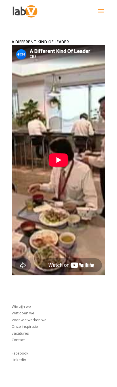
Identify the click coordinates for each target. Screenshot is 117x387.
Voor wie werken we (29, 319)
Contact (18, 339)
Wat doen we (23, 313)
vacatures (20, 333)
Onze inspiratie (25, 326)
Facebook (20, 353)
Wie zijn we (21, 306)
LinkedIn (19, 359)
